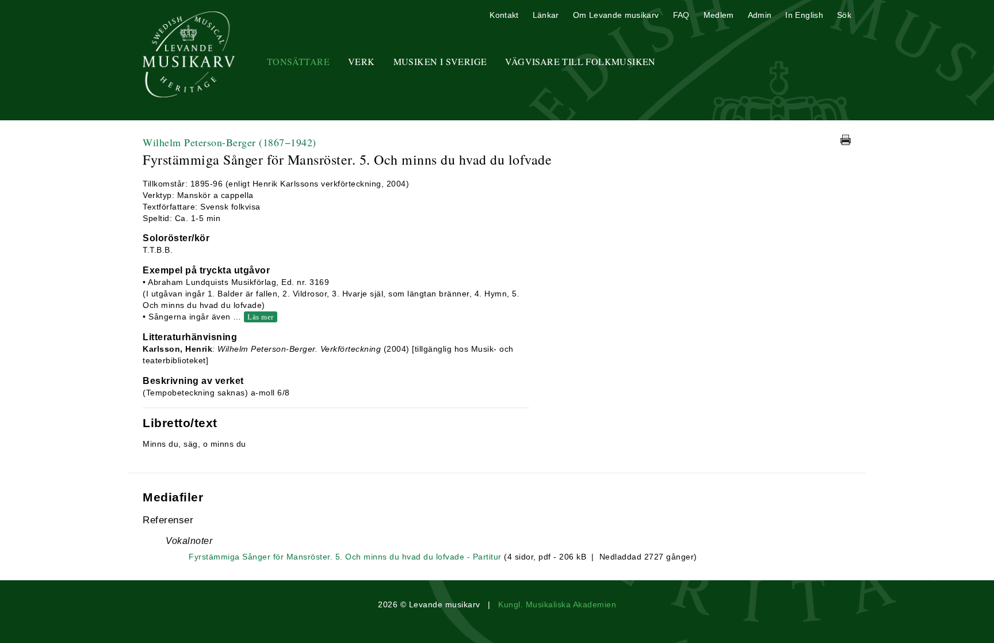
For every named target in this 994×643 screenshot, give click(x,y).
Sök (844, 15)
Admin (760, 15)
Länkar (546, 15)
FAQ (681, 15)
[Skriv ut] (845, 140)
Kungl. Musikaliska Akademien (557, 604)
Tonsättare (298, 61)
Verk (361, 61)
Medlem (719, 15)
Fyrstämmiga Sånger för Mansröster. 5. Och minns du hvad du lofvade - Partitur (345, 556)
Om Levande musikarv (616, 15)
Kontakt (504, 15)
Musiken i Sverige (440, 61)
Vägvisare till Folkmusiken (580, 61)
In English (804, 15)
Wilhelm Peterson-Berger (229, 142)
